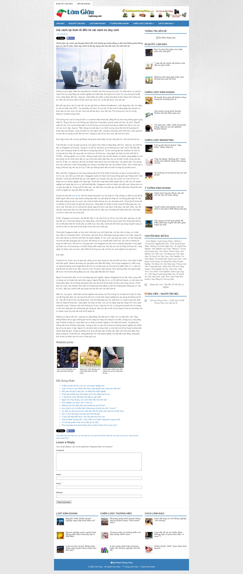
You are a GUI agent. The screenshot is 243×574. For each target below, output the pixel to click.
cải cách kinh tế (84, 436)
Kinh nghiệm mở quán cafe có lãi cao (77, 403)
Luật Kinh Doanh (97, 24)
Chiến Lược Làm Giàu (143, 23)
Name (59, 475)
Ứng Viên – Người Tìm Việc (163, 294)
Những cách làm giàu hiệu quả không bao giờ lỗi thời (83, 405)
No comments (62, 34)
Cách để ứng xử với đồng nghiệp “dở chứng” (170, 519)
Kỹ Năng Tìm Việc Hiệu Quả (163, 264)
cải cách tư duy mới (120, 436)
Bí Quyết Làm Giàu (64, 4)
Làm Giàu (60, 24)
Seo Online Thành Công (169, 251)
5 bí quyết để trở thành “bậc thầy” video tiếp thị (167, 146)
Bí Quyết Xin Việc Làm (159, 256)
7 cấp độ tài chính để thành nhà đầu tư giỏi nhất (81, 397)
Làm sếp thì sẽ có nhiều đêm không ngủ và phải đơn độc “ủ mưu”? (89, 408)
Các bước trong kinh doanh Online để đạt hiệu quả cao (167, 112)
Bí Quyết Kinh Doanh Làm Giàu (168, 259)
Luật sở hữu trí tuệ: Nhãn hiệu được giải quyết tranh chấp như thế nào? (91, 388)
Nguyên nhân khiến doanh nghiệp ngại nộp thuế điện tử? (80, 519)
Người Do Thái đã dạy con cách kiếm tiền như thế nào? (84, 400)
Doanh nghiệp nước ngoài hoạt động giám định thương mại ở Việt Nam (81, 534)
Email (59, 484)
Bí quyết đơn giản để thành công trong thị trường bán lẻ (170, 98)
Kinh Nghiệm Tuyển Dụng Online (159, 241)
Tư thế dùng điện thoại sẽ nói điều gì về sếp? (80, 422)
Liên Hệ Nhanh (83, 4)
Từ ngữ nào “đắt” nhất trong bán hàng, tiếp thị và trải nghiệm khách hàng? (170, 127)
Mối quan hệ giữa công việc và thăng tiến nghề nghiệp (84, 391)
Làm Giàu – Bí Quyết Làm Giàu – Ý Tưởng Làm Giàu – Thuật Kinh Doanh (124, 567)
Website (59, 493)
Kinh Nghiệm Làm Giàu (161, 249)
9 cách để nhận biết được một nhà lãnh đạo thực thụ (83, 417)
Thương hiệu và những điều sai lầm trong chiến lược (125, 533)
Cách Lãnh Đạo (166, 23)
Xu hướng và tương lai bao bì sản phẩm (170, 174)
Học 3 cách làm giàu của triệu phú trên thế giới (81, 414)
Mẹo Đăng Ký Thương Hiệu (162, 279)
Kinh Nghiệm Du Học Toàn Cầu (164, 269)
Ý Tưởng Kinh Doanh (119, 24)
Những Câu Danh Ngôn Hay (161, 246)
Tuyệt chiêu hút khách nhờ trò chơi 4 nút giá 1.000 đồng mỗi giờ (170, 208)
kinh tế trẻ (76, 196)
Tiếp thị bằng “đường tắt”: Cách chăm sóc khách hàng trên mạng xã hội (91, 419)
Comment (60, 450)
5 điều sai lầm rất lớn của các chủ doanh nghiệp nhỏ (83, 386)
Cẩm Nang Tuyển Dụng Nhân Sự (161, 274)
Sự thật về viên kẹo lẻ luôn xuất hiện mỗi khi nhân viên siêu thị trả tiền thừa (93, 411)
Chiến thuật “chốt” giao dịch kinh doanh (170, 547)
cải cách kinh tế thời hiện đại (101, 436)
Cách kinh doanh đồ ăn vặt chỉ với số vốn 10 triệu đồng (169, 194)
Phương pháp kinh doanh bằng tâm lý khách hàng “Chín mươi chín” (89, 425)
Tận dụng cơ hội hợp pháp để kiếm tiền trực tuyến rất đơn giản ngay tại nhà (170, 223)
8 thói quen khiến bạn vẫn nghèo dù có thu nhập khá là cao (86, 394)
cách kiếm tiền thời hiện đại (66, 436)
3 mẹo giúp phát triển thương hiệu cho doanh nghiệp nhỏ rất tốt (125, 548)
